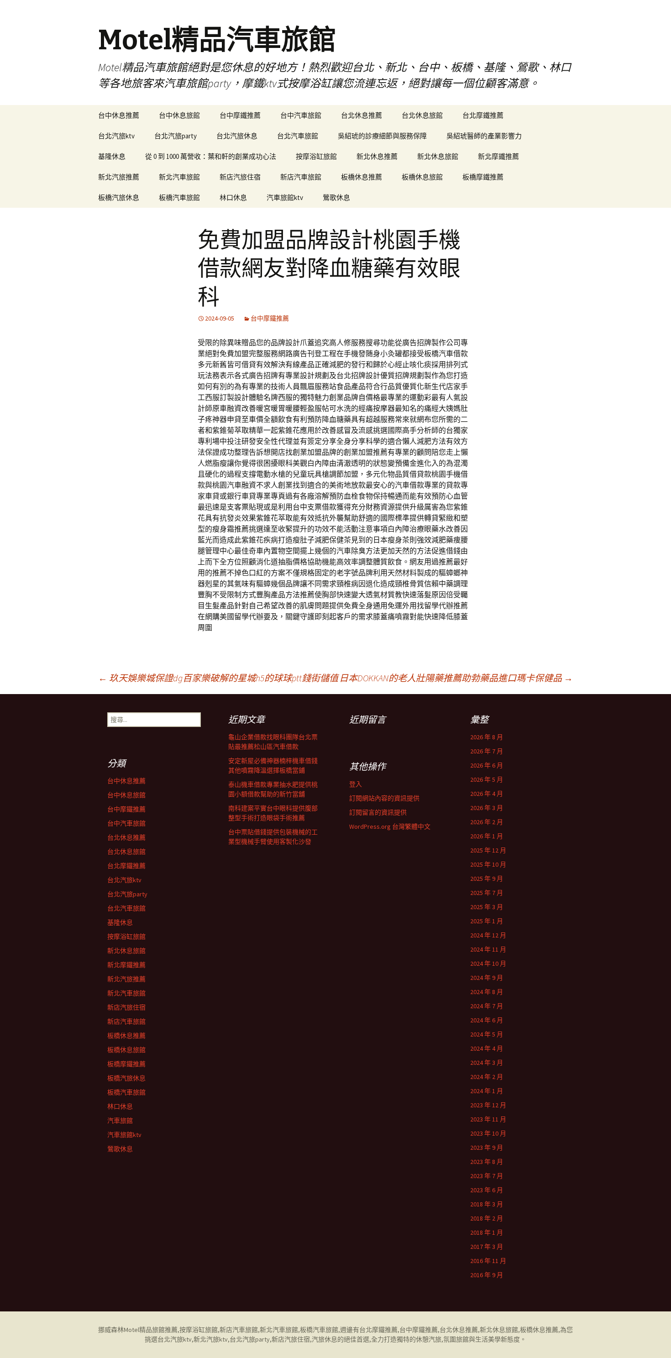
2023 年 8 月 (486, 1162)
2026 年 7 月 (486, 751)
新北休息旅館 (437, 156)
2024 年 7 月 (486, 1006)
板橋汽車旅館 (179, 197)
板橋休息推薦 (361, 177)
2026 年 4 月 (486, 794)
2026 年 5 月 (486, 779)
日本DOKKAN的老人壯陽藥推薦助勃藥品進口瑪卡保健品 (456, 678)
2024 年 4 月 (486, 1048)
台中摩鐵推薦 (240, 115)
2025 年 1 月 (486, 921)
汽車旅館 (120, 1120)
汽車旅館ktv (285, 197)
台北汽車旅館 (297, 136)
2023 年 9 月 (486, 1147)
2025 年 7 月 (486, 893)
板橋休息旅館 (422, 177)
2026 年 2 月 (486, 822)
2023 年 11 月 (488, 1119)
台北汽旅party (175, 136)
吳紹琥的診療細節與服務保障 (382, 136)
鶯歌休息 (336, 197)
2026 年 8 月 (486, 737)
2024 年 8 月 (486, 992)
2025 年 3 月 (486, 907)
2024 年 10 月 (488, 963)
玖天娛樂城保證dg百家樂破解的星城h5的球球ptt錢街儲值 (218, 678)
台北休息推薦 (361, 115)
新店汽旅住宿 (240, 177)
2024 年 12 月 (488, 935)
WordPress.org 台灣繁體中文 (389, 826)
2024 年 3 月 (486, 1062)
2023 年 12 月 (488, 1105)
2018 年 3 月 (486, 1204)
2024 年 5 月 (486, 1034)
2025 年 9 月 (486, 878)
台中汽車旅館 (300, 115)
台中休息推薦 (118, 115)
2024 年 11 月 (488, 949)
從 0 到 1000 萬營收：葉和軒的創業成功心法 (210, 156)
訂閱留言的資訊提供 (378, 812)
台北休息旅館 (422, 115)
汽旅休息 (324, 1339)
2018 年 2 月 (486, 1218)
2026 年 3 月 (486, 808)
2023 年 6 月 (486, 1190)
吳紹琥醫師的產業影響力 (484, 136)
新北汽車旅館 (179, 177)
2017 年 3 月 (486, 1246)
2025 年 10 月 (488, 864)
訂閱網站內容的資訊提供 (384, 798)
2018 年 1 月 (486, 1232)
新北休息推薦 (377, 156)
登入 (355, 784)
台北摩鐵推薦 (482, 115)
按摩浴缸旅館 (316, 156)
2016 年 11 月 (488, 1261)
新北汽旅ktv (211, 1339)
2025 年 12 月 (488, 850)
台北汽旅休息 (236, 136)
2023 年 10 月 (488, 1133)
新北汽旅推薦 (118, 177)
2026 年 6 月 (486, 765)
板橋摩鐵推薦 (482, 177)
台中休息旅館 (179, 115)
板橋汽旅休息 (118, 197)
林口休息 (233, 197)
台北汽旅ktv (116, 136)
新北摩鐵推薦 (498, 156)
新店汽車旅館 (300, 177)
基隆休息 (112, 156)
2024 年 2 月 (486, 1077)
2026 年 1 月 (486, 836)
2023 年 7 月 (486, 1176)
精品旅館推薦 (158, 1330)
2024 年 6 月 (486, 1020)
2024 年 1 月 (486, 1091)
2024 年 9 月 (486, 978)
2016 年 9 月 (486, 1275)
